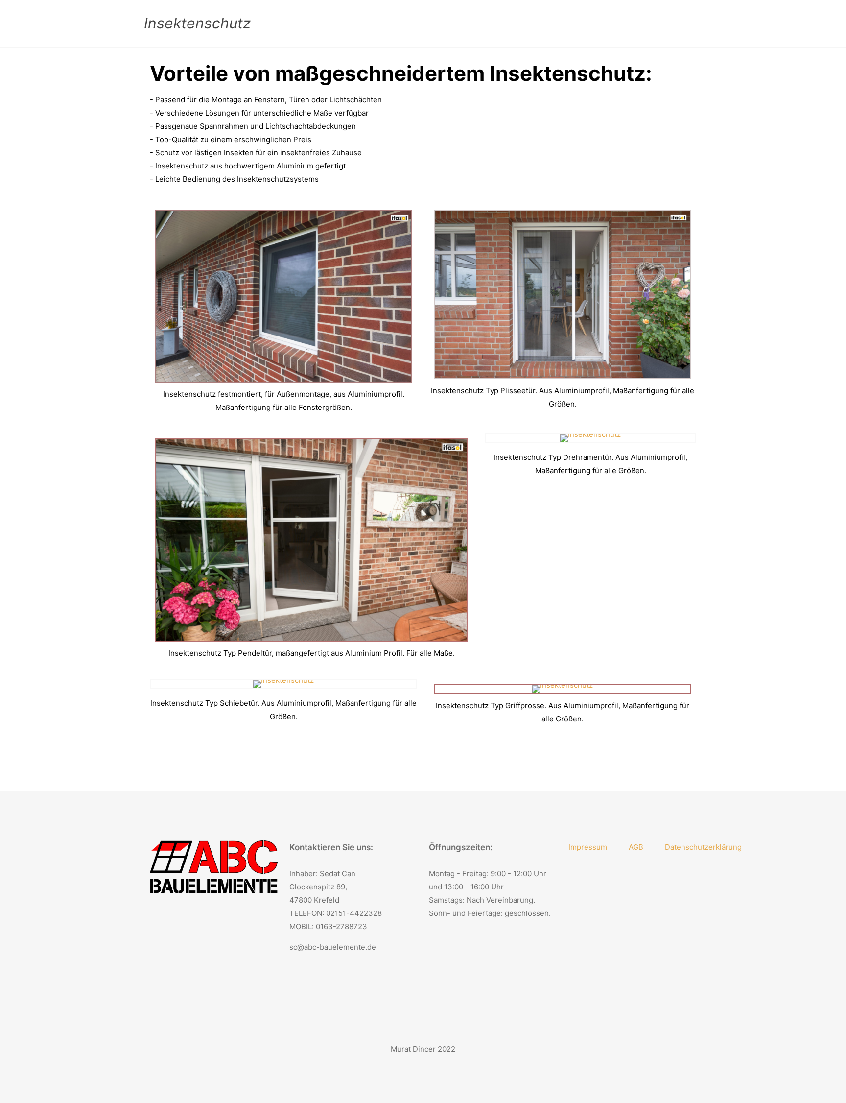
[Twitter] (416, 1067)
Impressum (587, 847)
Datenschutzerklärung (703, 847)
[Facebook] (403, 1067)
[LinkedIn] (429, 1067)
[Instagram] (443, 1067)
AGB (636, 847)
